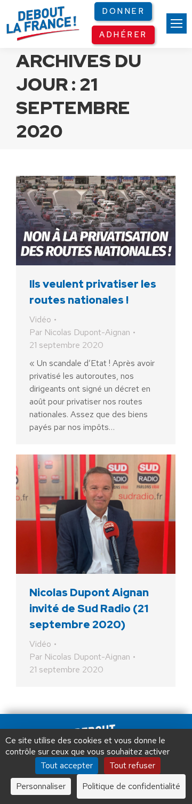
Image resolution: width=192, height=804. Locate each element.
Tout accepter (67, 765)
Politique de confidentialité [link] (131, 786)
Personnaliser (41, 786)
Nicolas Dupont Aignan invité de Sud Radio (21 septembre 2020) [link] (89, 608)
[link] (176, 23)
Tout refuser (132, 765)
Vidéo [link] (40, 319)
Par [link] (79, 332)
